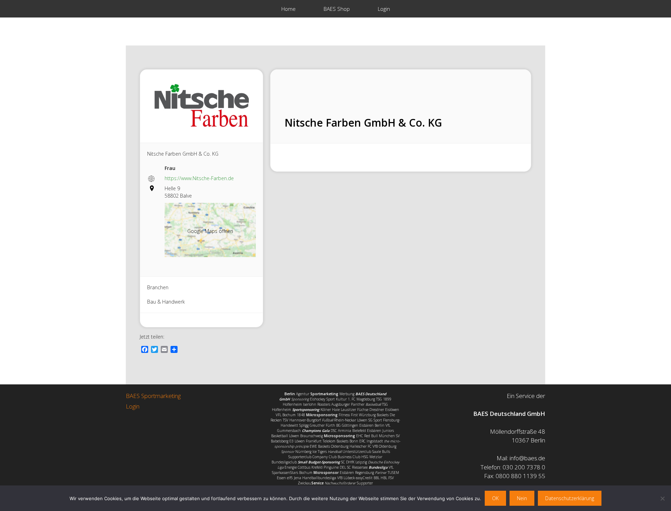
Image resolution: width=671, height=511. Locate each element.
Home (288, 8)
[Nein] (662, 498)
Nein (522, 498)
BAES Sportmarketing (153, 396)
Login (384, 8)
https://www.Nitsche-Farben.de (199, 178)
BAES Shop (337, 8)
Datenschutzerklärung (569, 498)
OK (495, 498)
